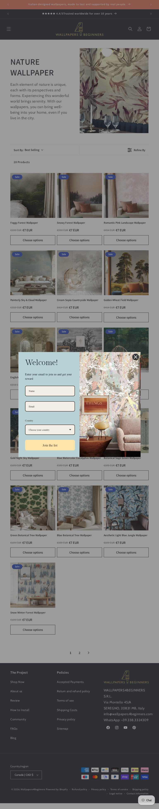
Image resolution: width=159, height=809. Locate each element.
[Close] (136, 357)
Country (29, 420)
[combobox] (50, 430)
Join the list (50, 445)
